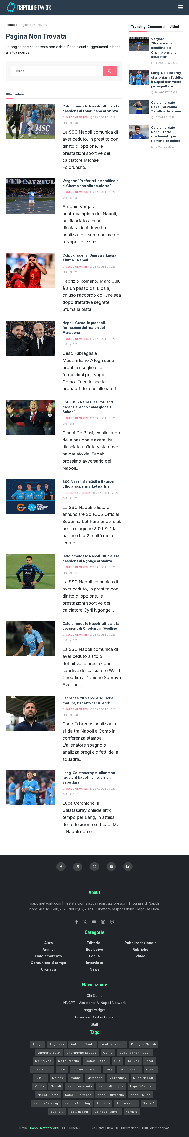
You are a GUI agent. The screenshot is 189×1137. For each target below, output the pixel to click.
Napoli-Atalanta (80, 1086)
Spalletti (57, 1111)
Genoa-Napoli (97, 1061)
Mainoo (58, 1078)
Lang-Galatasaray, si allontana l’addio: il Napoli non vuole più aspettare (89, 777)
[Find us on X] (77, 867)
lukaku (40, 1078)
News (95, 969)
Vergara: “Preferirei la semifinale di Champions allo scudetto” (163, 48)
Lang (109, 1069)
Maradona (95, 1078)
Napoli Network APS (44, 1128)
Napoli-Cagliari (142, 1086)
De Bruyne (43, 1061)
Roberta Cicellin (78, 492)
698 (75, 794)
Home (10, 25)
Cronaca (48, 969)
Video (140, 956)
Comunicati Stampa (48, 963)
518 (74, 572)
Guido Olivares (77, 117)
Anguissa (56, 1044)
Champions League (81, 1052)
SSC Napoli (79, 1111)
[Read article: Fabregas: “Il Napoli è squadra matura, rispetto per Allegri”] (30, 713)
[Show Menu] (180, 7)
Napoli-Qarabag (46, 1103)
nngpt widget (94, 1010)
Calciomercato (48, 956)
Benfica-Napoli (113, 1044)
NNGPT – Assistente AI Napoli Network (94, 1003)
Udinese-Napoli (107, 1111)
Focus (94, 956)
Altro (48, 943)
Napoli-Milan (141, 1095)
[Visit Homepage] (29, 7)
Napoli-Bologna (111, 1086)
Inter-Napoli (42, 1069)
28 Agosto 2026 (104, 117)
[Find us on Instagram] (94, 866)
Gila (117, 1061)
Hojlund (133, 1061)
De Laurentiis (68, 1061)
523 (74, 344)
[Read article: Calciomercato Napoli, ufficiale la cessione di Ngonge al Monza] (30, 571)
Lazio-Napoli (130, 1069)
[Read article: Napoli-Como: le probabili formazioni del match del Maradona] (30, 338)
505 (75, 640)
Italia (62, 1069)
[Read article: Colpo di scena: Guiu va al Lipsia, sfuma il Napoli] (30, 270)
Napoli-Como (48, 1095)
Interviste (94, 963)
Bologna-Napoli (143, 1044)
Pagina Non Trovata (33, 25)
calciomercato (48, 1052)
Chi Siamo (95, 995)
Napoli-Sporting (77, 1103)
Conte (108, 1052)
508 (75, 122)
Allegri (37, 1044)
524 (75, 271)
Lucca (151, 1069)
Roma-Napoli (127, 1103)
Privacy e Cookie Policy (94, 1017)
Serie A (149, 1103)
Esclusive (94, 949)
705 (75, 197)
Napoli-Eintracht (78, 1095)
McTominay (117, 1078)
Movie (39, 1086)
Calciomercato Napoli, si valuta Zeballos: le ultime (166, 106)
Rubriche (140, 949)
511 (74, 423)
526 (75, 498)
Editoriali (94, 943)
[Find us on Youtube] (111, 866)
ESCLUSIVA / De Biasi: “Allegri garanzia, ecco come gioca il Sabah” (88, 407)
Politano (103, 1103)
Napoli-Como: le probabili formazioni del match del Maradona (84, 327)
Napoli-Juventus (111, 1095)
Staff (94, 1024)
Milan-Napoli (143, 1078)
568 (75, 714)
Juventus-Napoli (86, 1069)
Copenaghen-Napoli (135, 1052)
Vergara (132, 1111)
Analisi (48, 949)
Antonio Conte (82, 1044)
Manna (76, 1078)
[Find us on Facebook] (61, 866)
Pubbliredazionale (141, 943)
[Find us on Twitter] (84, 922)
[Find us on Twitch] (112, 922)
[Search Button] (110, 71)
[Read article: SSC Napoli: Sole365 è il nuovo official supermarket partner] (30, 496)
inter (149, 1061)
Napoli (56, 1086)
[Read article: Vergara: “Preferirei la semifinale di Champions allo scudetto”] (30, 196)
